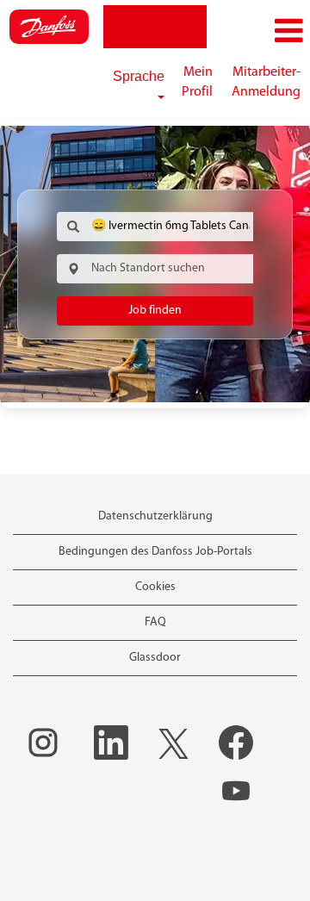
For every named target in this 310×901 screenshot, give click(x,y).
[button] (258, 31)
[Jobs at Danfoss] (49, 27)
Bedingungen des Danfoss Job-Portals (155, 551)
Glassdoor (155, 657)
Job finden (155, 310)
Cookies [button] (155, 587)
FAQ (155, 622)
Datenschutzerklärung (155, 516)
